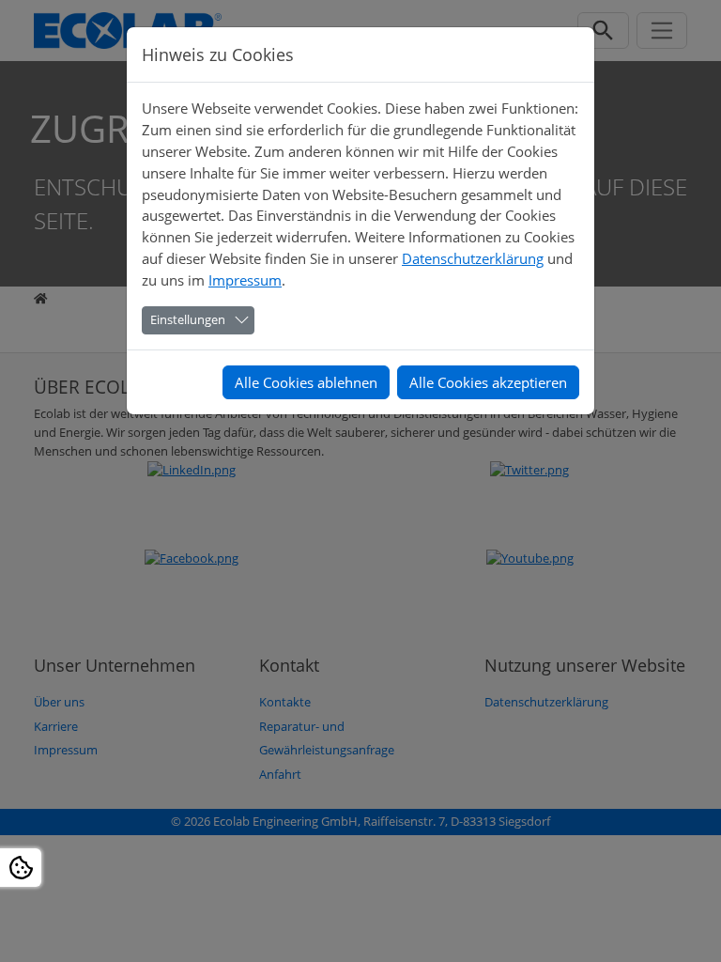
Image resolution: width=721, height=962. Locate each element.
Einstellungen (187, 319)
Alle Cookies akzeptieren (488, 382)
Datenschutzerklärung (473, 258)
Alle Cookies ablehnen (306, 382)
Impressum (245, 280)
